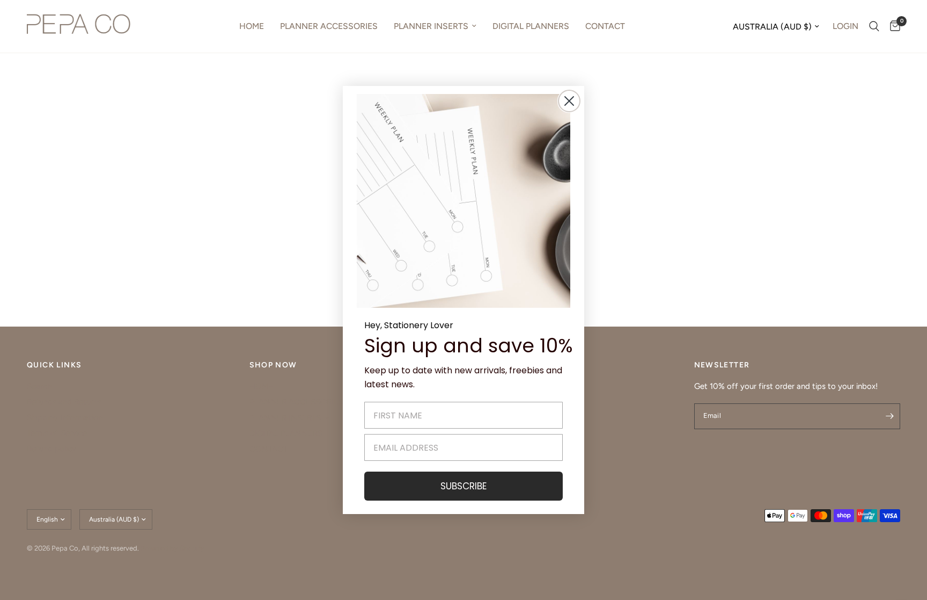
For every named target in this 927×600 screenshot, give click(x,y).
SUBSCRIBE (463, 486)
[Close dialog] (569, 101)
